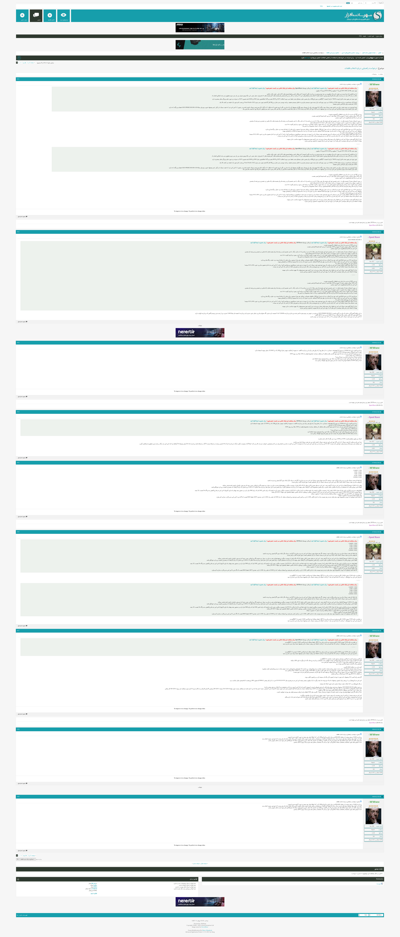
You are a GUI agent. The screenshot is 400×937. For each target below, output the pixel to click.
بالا (17, 859)
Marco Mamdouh (207, 930)
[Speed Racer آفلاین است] (373, 259)
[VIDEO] (94, 888)
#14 (18, 412)
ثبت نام (307, 58)
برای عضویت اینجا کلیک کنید (319, 88)
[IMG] (95, 887)
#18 (18, 729)
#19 (18, 796)
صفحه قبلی (204, 863)
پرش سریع (379, 36)
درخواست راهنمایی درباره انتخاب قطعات (361, 68)
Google (379, 884)
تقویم (364, 36)
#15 (18, 462)
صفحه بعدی (196, 863)
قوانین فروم (94, 893)
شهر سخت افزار (23, 915)
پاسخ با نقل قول (21, 216)
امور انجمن (371, 36)
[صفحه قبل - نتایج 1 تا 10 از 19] (21, 63)
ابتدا (24, 63)
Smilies (95, 885)
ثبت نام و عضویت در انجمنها (334, 6)
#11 (18, 79)
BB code (93, 883)
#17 (18, 630)
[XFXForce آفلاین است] (373, 106)
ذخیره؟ (380, 3)
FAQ (360, 36)
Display (375, 74)
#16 (18, 532)
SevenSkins (204, 927)
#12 (18, 232)
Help (321, 6)
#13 (18, 342)
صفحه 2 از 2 (31, 62)
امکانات (381, 74)
